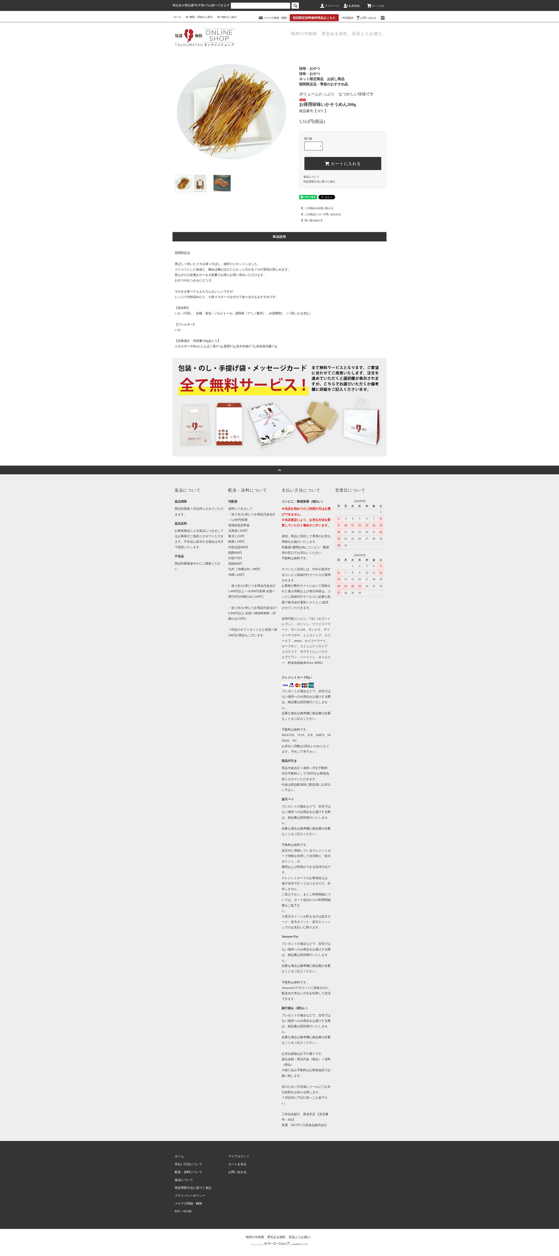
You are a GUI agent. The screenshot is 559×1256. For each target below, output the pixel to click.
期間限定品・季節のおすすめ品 (323, 84)
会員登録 (354, 5)
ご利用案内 (347, 17)
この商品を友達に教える (318, 208)
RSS (177, 1211)
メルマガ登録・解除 (275, 17)
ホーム (177, 17)
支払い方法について (188, 1164)
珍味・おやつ (309, 68)
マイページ (332, 5)
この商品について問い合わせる (322, 214)
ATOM (187, 1211)
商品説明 (279, 236)
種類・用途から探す (201, 17)
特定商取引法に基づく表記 (319, 181)
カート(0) (378, 5)
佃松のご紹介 (229, 17)
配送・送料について (188, 1172)
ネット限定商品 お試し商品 (322, 79)
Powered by (257, 1244)
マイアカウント (239, 1156)
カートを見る (237, 1164)
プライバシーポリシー (190, 1195)
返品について (311, 176)
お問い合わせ (368, 17)
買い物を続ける (313, 220)
